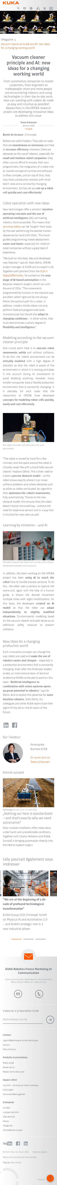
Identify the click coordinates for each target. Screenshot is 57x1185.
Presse (6, 1121)
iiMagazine (7, 39)
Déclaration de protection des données (20, 1157)
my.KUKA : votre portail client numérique (20, 1085)
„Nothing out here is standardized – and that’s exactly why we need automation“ (27, 818)
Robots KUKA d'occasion (13, 1072)
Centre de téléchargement (14, 1094)
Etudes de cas (9, 1067)
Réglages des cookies (12, 1162)
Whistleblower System (13, 1130)
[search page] (18, 8)
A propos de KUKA (11, 1112)
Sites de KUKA (9, 1117)
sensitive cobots (12, 226)
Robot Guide (8, 1063)
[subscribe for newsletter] (50, 1020)
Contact (6, 1045)
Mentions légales (39, 1152)
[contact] (24, 8)
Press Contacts (9, 1049)
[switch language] (31, 8)
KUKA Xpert (8, 1090)
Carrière (6, 1108)
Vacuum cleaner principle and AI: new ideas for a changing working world (25, 46)
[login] (38, 8)
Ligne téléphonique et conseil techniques (20, 1040)
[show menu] (51, 8)
